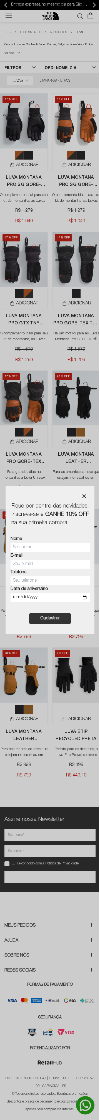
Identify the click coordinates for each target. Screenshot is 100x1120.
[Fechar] (84, 496)
